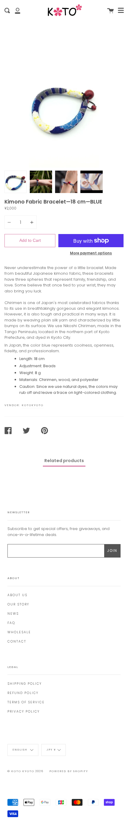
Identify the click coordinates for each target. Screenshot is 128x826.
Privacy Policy (23, 711)
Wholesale (19, 632)
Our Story (18, 604)
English (21, 750)
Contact (16, 641)
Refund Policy (22, 693)
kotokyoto (32, 405)
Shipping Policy (24, 683)
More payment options (91, 253)
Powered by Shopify (68, 771)
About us (17, 595)
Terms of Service (26, 702)
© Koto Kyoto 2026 (25, 771)
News (13, 613)
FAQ (11, 623)
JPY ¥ (51, 750)
